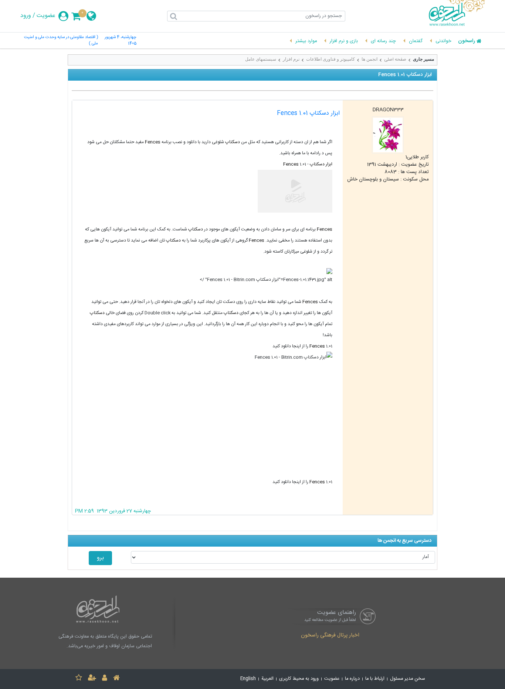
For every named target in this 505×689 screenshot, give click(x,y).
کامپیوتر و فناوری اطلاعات (330, 59)
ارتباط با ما (374, 679)
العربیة (267, 679)
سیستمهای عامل (260, 59)
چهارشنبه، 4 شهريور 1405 (120, 40)
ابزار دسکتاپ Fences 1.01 (308, 113)
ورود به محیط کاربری (299, 679)
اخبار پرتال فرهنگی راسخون (330, 636)
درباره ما (352, 679)
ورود (25, 15)
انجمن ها (369, 59)
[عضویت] (92, 678)
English (248, 679)
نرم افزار (291, 59)
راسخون (466, 41)
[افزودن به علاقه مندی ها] (78, 678)
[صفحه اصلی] (116, 678)
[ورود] (104, 678)
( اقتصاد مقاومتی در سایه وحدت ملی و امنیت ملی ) (61, 40)
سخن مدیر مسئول (407, 679)
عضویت (46, 15)
